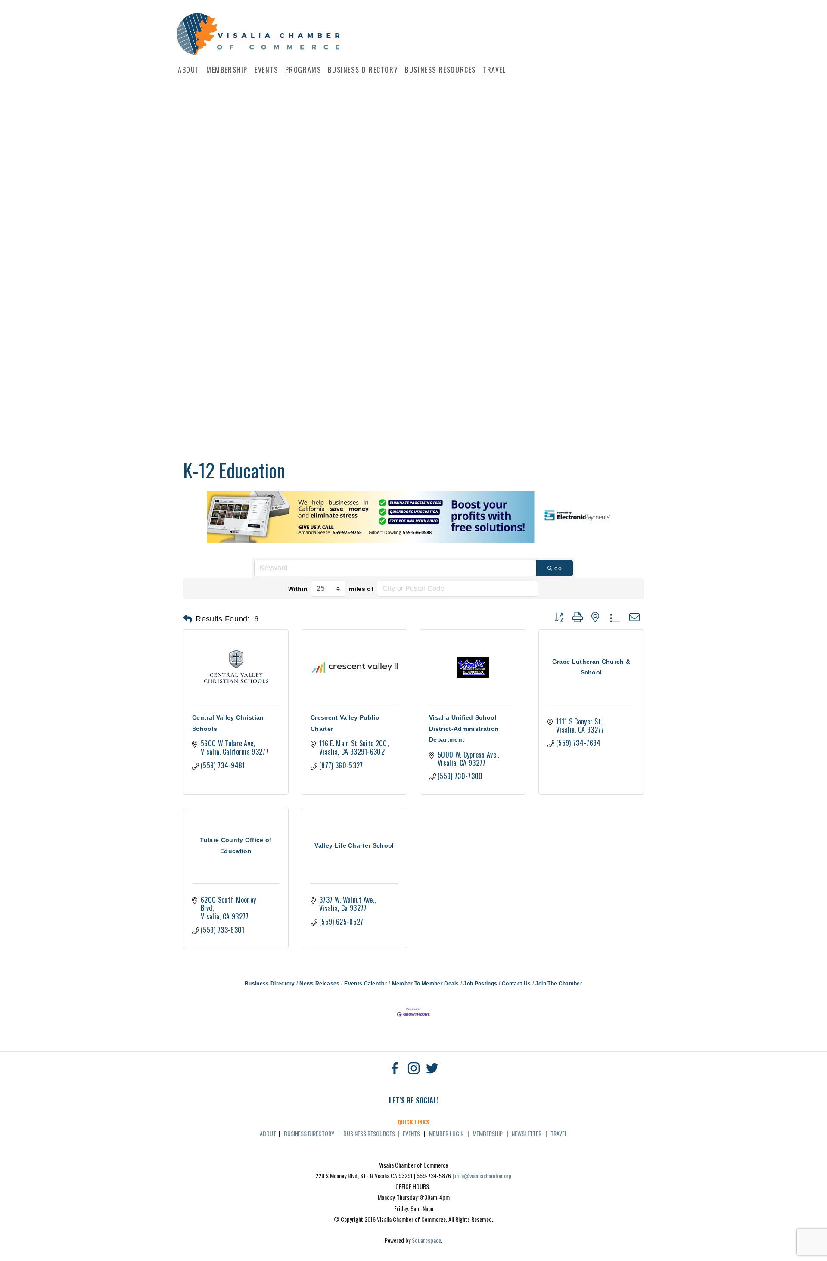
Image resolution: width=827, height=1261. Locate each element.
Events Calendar (365, 984)
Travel (494, 70)
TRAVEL (558, 1133)
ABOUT (268, 1133)
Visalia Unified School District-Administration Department (464, 728)
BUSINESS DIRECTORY (309, 1133)
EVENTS (411, 1133)
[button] (187, 619)
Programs (303, 70)
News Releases (319, 984)
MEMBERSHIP (488, 1133)
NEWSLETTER (526, 1133)
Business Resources (440, 70)
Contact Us (516, 984)
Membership (227, 70)
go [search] (558, 568)
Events (266, 70)
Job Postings (480, 984)
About (188, 70)
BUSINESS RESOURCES (369, 1133)
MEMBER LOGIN (446, 1133)
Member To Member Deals (425, 984)
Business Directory (363, 70)
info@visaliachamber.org (483, 1175)
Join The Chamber (558, 984)
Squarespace (426, 1240)
